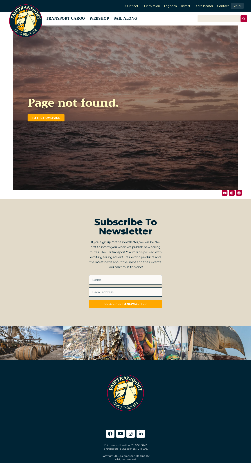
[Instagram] (232, 193)
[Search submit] (244, 18)
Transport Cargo (65, 18)
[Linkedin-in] (141, 434)
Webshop (99, 18)
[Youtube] (225, 193)
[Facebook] (239, 193)
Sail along (125, 18)
